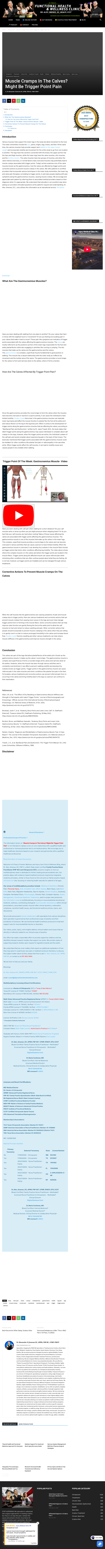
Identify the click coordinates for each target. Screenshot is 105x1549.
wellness (5, 1305)
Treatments (16, 74)
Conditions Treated (33, 74)
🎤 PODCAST (12, 25)
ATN (54, 972)
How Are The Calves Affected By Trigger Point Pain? (23, 119)
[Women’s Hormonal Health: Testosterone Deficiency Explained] (35, 1458)
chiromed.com (8, 881)
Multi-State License (23, 1028)
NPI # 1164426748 (35, 1069)
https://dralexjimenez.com (24, 1345)
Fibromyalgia (29, 894)
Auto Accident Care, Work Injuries (33, 889)
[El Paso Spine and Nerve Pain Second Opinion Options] (57, 1458)
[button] (100, 20)
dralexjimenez (36, 1300)
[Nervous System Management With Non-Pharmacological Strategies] (57, 1435)
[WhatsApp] (18, 101)
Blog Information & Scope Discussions (17, 859)
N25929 (34, 1012)
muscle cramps (13, 1303)
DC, (17, 972)
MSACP (22, 972)
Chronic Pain (24, 74)
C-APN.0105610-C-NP (50, 1010)
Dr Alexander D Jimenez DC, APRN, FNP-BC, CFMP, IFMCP (23, 91)
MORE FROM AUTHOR (26, 1424)
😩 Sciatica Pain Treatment (66, 20)
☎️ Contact (24, 25)
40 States (52, 1028)
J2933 (40, 1071)
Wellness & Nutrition (49, 886)
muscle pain (23, 1303)
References (14, 128)
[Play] (18, 515)
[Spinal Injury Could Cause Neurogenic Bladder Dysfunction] (42, 1496)
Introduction (9, 115)
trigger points (61, 1303)
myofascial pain (40, 1303)
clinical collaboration (28, 916)
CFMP (50, 972)
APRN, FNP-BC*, (31, 972)
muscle (5, 1303)
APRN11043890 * (42, 1007)
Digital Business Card (35, 1053)
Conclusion (8, 126)
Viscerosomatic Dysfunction (12, 76)
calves (22, 1300)
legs (65, 1300)
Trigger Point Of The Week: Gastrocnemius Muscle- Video (24, 121)
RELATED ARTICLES (9, 1424)
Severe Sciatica (51, 892)
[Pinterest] (14, 101)
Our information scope (11, 900)
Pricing (35, 25)
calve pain (16, 1300)
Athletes (47, 74)
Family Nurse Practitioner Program (45, 1034)
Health (41, 74)
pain (48, 1303)
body (9, 1300)
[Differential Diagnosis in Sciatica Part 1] (42, 1506)
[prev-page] (3, 1475)
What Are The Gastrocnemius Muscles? (18, 117)
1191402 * (37, 1004)
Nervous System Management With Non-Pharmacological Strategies (56, 1446)
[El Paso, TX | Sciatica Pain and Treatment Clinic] (52, 8)
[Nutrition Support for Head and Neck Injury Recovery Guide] (35, 1435)
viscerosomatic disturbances (45, 903)
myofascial (31, 1303)
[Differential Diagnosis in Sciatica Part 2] (42, 1516)
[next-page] (7, 1475)
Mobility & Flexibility (56, 74)
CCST (40, 972)
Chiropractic (11, 30)
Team (18, 20)
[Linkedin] (23, 101)
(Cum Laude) (50, 1037)
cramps (28, 1300)
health (53, 1300)
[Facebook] (4, 101)
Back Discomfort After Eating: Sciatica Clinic (17, 1330)
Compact (15, 1002)
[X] (9, 101)
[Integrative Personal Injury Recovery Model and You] (12, 1458)
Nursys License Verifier (30, 1018)
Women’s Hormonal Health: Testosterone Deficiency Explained (33, 1469)
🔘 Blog (83, 20)
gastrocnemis (46, 1300)
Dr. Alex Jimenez (9, 972)
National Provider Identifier (13, 1144)
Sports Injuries (66, 74)
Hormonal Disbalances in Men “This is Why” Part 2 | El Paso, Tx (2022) (51, 1332)
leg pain (59, 1300)
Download (6, 276)
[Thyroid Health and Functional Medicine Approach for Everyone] (12, 1435)
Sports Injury (75, 74)
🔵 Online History (30, 20)
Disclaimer (8, 130)
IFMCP (45, 972)
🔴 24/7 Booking (46, 20)
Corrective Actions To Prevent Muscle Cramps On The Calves (25, 124)
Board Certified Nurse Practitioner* (28, 1026)
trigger (53, 1303)
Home (10, 20)
